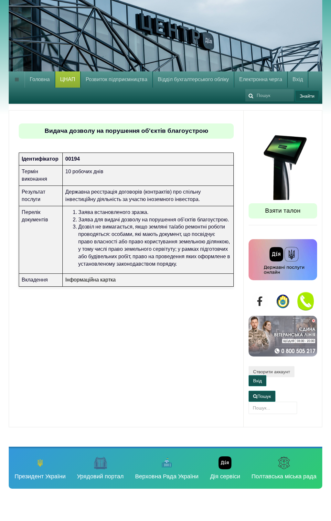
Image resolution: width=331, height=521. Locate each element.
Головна (40, 79)
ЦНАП (67, 79)
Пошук (264, 396)
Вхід (298, 79)
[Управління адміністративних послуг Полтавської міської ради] (85, 38)
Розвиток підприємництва (116, 79)
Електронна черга (260, 79)
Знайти (307, 96)
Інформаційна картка (90, 279)
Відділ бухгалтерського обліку (193, 79)
